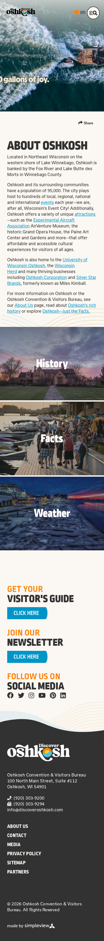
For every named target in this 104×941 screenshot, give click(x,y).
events (47, 202)
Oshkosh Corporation (46, 277)
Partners (18, 871)
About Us (24, 305)
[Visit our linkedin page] (63, 695)
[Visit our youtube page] (42, 695)
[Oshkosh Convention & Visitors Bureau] (20, 12)
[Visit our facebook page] (10, 695)
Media (14, 844)
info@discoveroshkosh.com (35, 809)
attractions (85, 214)
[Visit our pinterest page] (53, 695)
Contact (16, 835)
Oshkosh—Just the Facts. (66, 311)
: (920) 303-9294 (27, 803)
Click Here (26, 613)
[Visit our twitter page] (21, 695)
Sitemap (16, 862)
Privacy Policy (24, 853)
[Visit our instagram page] (31, 695)
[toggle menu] (93, 12)
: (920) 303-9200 (27, 798)
